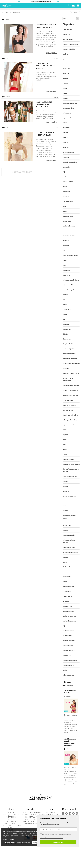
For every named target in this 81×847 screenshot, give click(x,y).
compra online (68, 410)
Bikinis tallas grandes (70, 476)
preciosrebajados (69, 650)
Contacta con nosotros (31, 821)
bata (64, 265)
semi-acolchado (68, 152)
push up (65, 137)
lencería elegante (69, 290)
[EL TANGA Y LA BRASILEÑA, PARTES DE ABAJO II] (18, 77)
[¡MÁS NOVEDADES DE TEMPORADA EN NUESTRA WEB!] (18, 111)
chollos (65, 530)
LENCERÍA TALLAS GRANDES (11, 826)
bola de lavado (68, 216)
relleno (65, 142)
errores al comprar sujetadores (69, 524)
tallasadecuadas (68, 675)
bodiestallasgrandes (69, 616)
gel (64, 59)
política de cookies (8, 839)
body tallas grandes (69, 405)
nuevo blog (66, 34)
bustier (65, 295)
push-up (66, 54)
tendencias (66, 572)
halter (65, 186)
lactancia (66, 196)
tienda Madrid (68, 182)
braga (65, 88)
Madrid (65, 511)
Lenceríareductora (69, 496)
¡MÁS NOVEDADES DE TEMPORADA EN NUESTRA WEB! (44, 104)
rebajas (65, 481)
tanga (65, 93)
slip (64, 319)
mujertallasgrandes (69, 621)
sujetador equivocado (70, 390)
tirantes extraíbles (69, 49)
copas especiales (68, 108)
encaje (65, 304)
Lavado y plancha (30, 819)
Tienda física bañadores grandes (71, 470)
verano (65, 486)
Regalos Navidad (68, 344)
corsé (65, 64)
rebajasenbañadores (70, 660)
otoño (65, 670)
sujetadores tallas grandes (69, 541)
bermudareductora (69, 501)
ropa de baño (67, 118)
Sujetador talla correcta (71, 373)
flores (65, 581)
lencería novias (68, 39)
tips (64, 250)
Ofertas (65, 334)
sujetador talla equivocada (68, 379)
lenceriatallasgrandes (70, 358)
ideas (64, 439)
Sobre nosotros (31, 823)
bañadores (66, 128)
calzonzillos (67, 309)
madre (65, 430)
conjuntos (66, 270)
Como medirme (68, 400)
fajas (64, 626)
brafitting (66, 368)
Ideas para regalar (69, 535)
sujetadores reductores (71, 280)
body (64, 177)
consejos (66, 245)
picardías (66, 98)
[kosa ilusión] (6, 5)
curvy (65, 454)
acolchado (66, 147)
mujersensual (67, 606)
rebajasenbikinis (68, 665)
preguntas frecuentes (70, 255)
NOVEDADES (11, 821)
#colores (66, 601)
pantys (65, 562)
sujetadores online (69, 425)
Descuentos (67, 339)
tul (64, 299)
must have (66, 275)
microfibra (66, 324)
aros (64, 506)
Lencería (66, 491)
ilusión (65, 449)
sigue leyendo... (51, 53)
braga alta (66, 167)
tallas (64, 260)
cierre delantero (68, 201)
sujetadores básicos (69, 285)
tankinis (65, 132)
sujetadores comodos (70, 552)
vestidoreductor (68, 631)
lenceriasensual (68, 611)
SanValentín (67, 567)
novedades (66, 231)
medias (65, 557)
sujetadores (67, 113)
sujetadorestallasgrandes (71, 363)
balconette (66, 69)
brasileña (66, 241)
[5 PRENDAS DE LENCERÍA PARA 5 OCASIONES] (18, 38)
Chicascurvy (67, 591)
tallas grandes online (70, 420)
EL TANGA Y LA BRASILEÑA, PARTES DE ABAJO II (45, 66)
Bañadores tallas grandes (71, 464)
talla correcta (67, 596)
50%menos (67, 655)
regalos (65, 434)
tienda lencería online (70, 415)
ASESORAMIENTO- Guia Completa (34, 815)
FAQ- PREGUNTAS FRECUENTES (32, 813)
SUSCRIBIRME (58, 842)
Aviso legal (50, 813)
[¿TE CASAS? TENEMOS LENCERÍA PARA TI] (18, 146)
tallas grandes (67, 29)
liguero (65, 78)
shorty (65, 206)
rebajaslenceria (68, 645)
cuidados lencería (69, 226)
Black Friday (67, 329)
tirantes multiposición (70, 44)
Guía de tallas (31, 817)
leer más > (75, 734)
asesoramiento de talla (70, 395)
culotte (65, 83)
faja (64, 172)
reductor (66, 157)
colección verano (69, 236)
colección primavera (70, 103)
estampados (67, 577)
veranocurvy (67, 636)
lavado (65, 211)
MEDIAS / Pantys (10, 823)
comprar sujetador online (69, 517)
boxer (65, 314)
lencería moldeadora (70, 162)
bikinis (65, 123)
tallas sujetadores (69, 547)
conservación (67, 221)
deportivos (66, 191)
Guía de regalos (68, 349)
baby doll (66, 73)
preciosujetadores (69, 640)
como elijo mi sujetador (71, 385)
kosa (64, 444)
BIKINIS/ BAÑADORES (11, 815)
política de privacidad (66, 834)
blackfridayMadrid (69, 354)
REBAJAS (11, 813)
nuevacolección (68, 586)
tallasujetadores (68, 459)
